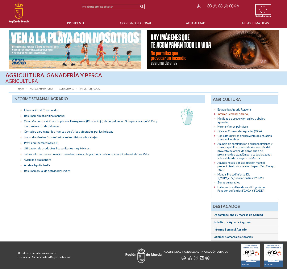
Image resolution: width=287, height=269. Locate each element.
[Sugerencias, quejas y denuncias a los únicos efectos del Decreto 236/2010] (201, 258)
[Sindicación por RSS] (207, 258)
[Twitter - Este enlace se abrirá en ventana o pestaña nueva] (220, 6)
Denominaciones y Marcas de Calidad (238, 214)
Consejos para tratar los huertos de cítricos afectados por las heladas (68, 131)
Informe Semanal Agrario (230, 229)
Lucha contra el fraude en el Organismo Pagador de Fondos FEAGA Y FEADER (241, 188)
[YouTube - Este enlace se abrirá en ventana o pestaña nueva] (214, 6)
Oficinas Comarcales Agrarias (233, 237)
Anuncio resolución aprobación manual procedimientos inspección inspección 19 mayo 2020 (246, 166)
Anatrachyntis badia (37, 165)
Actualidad (195, 23)
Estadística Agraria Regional (234, 109)
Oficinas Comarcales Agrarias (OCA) (239, 131)
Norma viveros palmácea (232, 126)
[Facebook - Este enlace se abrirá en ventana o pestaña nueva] (231, 6)
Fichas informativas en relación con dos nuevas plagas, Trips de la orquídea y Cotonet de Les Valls (86, 154)
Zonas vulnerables (228, 182)
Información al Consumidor (41, 110)
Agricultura (66, 89)
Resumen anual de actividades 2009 (47, 171)
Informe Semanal (90, 89)
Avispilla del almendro (37, 159)
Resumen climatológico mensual (44, 115)
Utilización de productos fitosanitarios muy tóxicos (57, 148)
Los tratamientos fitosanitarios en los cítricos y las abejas (61, 137)
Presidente (76, 23)
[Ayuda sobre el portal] (195, 258)
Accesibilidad (172, 251)
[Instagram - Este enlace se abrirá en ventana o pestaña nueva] (225, 6)
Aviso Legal (191, 251)
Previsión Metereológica (40, 143)
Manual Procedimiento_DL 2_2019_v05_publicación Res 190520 (240, 176)
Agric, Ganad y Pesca (41, 89)
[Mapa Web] (189, 258)
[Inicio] (19, 12)
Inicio (20, 89)
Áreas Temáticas (255, 23)
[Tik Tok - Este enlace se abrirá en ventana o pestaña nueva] (236, 6)
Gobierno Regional (136, 23)
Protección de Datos (214, 251)
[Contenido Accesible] (202, 6)
